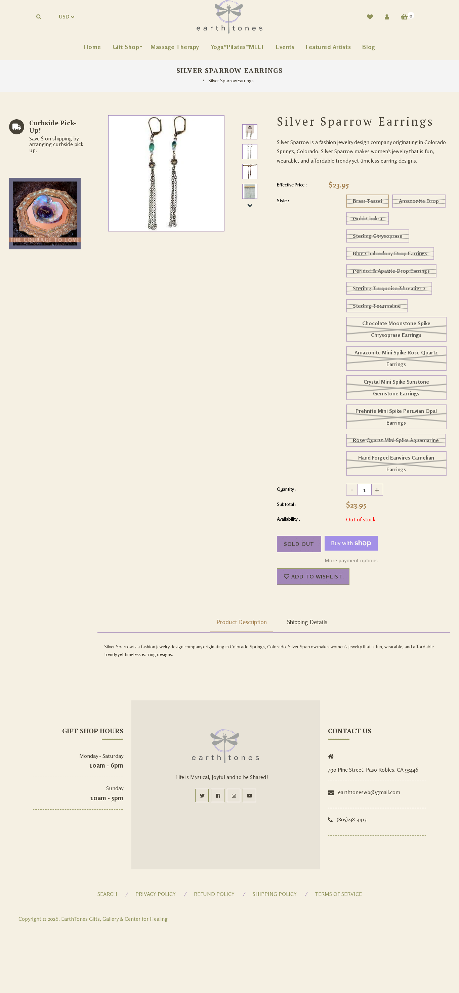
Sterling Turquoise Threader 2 (389, 288)
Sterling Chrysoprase (378, 235)
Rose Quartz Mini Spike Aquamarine (396, 440)
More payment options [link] (351, 560)
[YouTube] (249, 795)
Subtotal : (287, 504)
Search (107, 894)
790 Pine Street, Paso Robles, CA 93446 (373, 769)
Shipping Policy (275, 894)
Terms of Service (338, 894)
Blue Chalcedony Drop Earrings (390, 253)
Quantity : (287, 489)
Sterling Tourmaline (377, 305)
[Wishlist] (370, 16)
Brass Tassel (367, 201)
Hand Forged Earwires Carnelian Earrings (396, 463)
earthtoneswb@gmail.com (369, 792)
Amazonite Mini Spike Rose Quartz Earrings (396, 358)
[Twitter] (202, 795)
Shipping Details (307, 621)
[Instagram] (233, 795)
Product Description (241, 621)
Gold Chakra (367, 218)
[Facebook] (217, 795)
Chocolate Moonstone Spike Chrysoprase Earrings (396, 329)
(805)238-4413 (352, 819)
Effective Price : (292, 184)
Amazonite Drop (419, 201)
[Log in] (387, 16)
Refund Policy (214, 894)
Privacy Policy (155, 894)
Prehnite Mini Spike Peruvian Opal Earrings (396, 416)
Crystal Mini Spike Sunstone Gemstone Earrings (396, 387)
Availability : (288, 519)
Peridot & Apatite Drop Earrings (391, 270)
